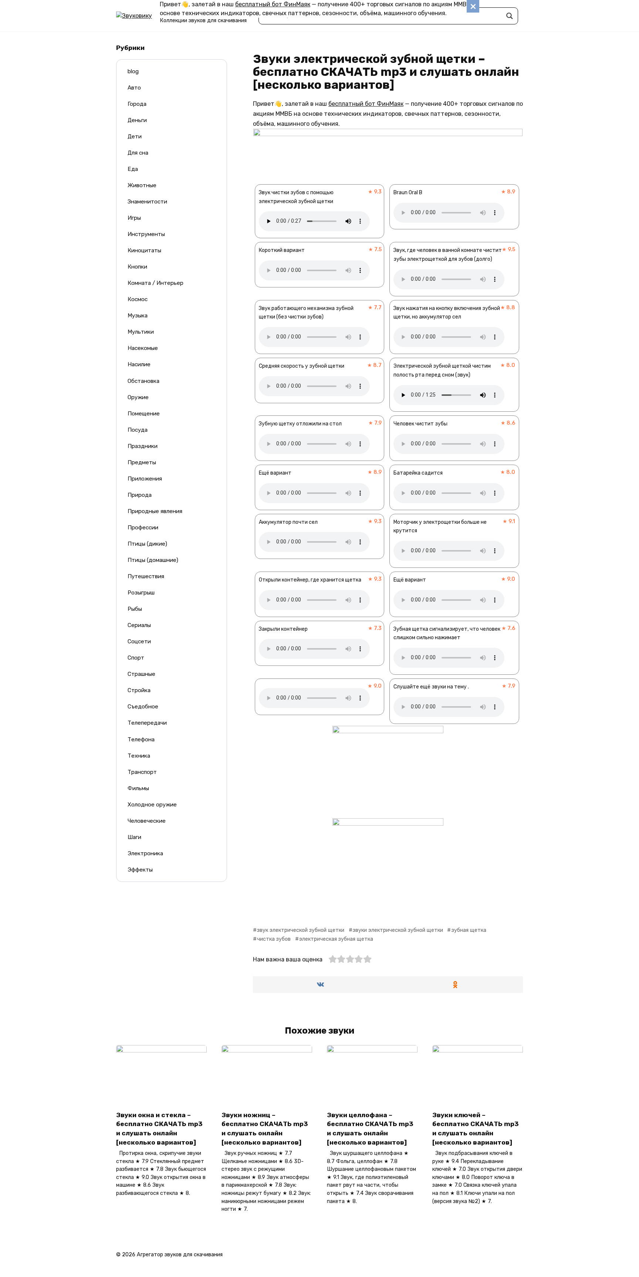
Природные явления (155, 511)
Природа (140, 495)
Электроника (145, 853)
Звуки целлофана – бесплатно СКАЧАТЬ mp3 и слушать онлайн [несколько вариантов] (370, 1128)
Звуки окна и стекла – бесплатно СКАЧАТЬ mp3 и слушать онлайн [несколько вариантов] (159, 1128)
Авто (134, 87)
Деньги (137, 120)
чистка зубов (274, 939)
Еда (133, 169)
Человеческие (147, 821)
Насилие (139, 364)
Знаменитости (147, 201)
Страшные (141, 674)
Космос (138, 299)
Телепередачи (147, 723)
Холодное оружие (152, 804)
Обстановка (143, 381)
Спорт (136, 657)
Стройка (139, 690)
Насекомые (143, 348)
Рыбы (135, 609)
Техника (139, 755)
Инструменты (146, 234)
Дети (135, 136)
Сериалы (139, 625)
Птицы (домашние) (153, 560)
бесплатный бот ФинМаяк (272, 4)
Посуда (138, 430)
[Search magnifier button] (509, 16)
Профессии (143, 527)
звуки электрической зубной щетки (398, 930)
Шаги (134, 837)
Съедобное (143, 706)
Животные (142, 185)
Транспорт (142, 772)
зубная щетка (469, 930)
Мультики (141, 331)
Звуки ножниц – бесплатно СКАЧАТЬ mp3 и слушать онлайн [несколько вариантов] (265, 1128)
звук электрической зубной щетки (300, 930)
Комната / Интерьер (155, 283)
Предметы (142, 462)
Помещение (144, 413)
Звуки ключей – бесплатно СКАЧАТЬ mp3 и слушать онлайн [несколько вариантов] (475, 1128)
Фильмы (138, 788)
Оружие (138, 397)
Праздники (143, 446)
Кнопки (137, 266)
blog (133, 71)
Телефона (141, 739)
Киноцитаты (144, 250)
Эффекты (140, 869)
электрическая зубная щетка (336, 939)
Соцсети (139, 641)
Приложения (145, 478)
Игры (134, 218)
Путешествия (146, 576)
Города (137, 104)
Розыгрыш (141, 592)
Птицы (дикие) (147, 543)
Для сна (138, 152)
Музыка (138, 315)
